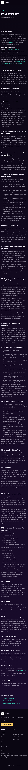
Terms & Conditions (20, 61)
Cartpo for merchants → (7, 759)
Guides (3, 734)
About (2, 741)
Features (3, 732)
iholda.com (12, 42)
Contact (3, 744)
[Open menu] (25, 2)
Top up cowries (8, 724)
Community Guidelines (7, 63)
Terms (13, 732)
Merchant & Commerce (17, 736)
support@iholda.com (13, 49)
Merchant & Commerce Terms (11, 703)
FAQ (2, 739)
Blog (2, 736)
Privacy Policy (15, 739)
